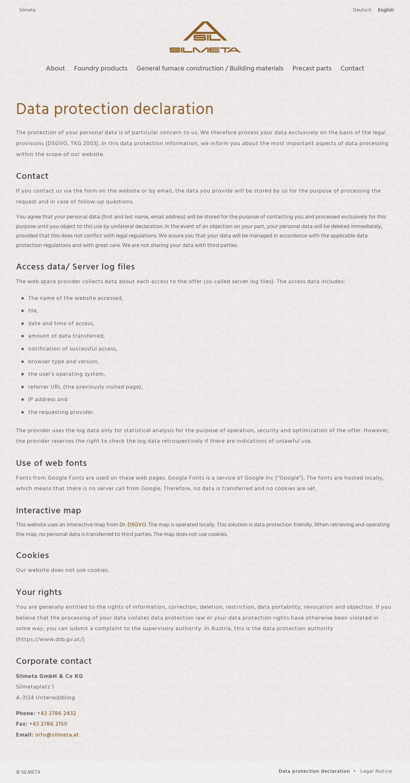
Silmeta (27, 9)
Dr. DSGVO (132, 524)
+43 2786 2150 (48, 723)
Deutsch (362, 9)
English (386, 9)
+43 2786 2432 (56, 713)
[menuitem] (27, 10)
